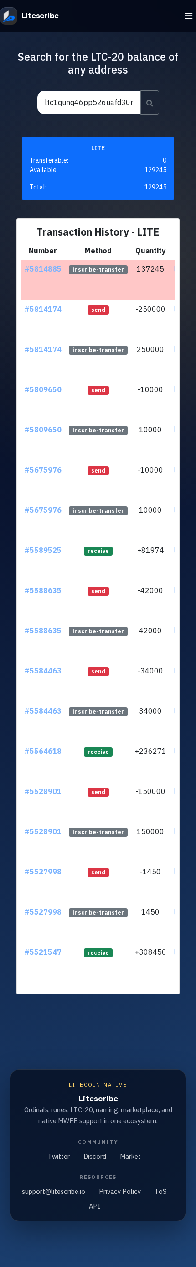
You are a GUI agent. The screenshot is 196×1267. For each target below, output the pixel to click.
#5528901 (43, 791)
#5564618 (43, 751)
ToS (161, 1191)
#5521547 (43, 952)
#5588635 (43, 590)
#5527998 (43, 871)
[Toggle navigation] (188, 16)
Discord (94, 1156)
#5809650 (43, 389)
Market (130, 1156)
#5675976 (43, 469)
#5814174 (43, 309)
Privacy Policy (120, 1191)
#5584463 (43, 670)
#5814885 (43, 268)
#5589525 (43, 550)
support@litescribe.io (53, 1191)
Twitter (59, 1156)
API (94, 1206)
